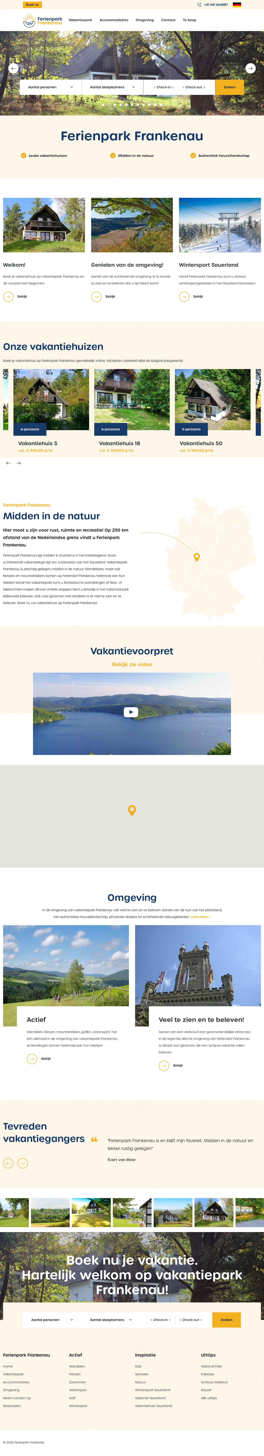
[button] (103, 104)
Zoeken (230, 87)
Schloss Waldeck (214, 1382)
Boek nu (32, 5)
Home (8, 1366)
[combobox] (50, 87)
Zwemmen (77, 1382)
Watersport (78, 1390)
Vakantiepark (80, 20)
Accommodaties (114, 20)
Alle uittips (209, 1398)
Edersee (207, 1374)
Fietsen (75, 1374)
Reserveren (12, 1406)
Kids (138, 1366)
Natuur (140, 1382)
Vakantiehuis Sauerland (153, 1406)
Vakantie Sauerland (150, 1398)
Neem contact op (17, 1398)
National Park (211, 1366)
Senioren (142, 1374)
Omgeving (145, 20)
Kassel (206, 1390)
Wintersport (78, 1406)
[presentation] (13, 68)
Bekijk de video (132, 665)
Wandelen (77, 1366)
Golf (72, 1398)
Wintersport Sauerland (152, 1390)
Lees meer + (200, 917)
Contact (168, 20)
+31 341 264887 (215, 4)
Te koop (189, 20)
